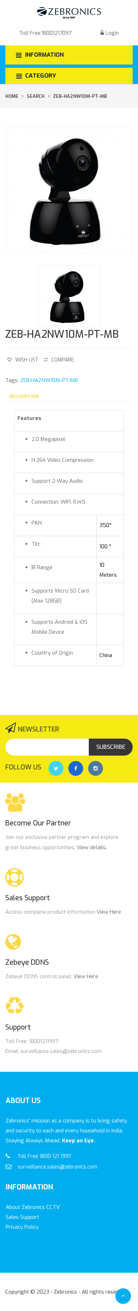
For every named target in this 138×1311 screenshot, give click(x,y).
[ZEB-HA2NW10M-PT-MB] (69, 189)
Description (24, 396)
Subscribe (110, 747)
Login (112, 33)
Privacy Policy (22, 1227)
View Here (109, 911)
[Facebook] (75, 768)
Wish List (26, 360)
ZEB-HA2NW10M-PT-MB (80, 96)
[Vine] (95, 768)
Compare (62, 360)
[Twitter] (55, 768)
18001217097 (56, 33)
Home (11, 96)
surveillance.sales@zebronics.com (57, 1167)
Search (36, 96)
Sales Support (22, 1217)
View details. (92, 847)
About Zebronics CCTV (33, 1207)
